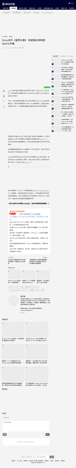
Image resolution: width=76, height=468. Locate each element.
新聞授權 (25, 460)
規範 (5, 434)
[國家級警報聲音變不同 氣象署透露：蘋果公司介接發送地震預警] (13, 374)
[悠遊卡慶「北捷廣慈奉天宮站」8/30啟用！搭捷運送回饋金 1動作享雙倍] (56, 107)
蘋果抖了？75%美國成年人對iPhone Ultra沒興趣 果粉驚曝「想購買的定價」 (28, 281)
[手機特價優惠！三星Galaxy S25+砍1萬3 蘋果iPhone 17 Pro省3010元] (56, 121)
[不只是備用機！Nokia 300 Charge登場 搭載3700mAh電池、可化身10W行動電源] (37, 374)
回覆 (48, 434)
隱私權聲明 (40, 460)
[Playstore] (31, 457)
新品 (38, 290)
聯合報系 (46, 460)
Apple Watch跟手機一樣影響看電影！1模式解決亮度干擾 (67, 99)
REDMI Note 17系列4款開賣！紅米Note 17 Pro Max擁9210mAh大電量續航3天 (37, 339)
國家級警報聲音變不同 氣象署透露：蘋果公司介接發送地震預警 (12, 384)
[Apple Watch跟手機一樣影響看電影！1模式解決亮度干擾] (56, 99)
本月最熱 (70, 56)
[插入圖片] (43, 434)
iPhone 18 (11, 268)
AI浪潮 (57, 8)
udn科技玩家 (4, 36)
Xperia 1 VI (35, 287)
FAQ (18, 460)
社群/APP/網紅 (22, 8)
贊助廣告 (5, 389)
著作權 (35, 460)
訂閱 (52, 457)
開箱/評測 (32, 8)
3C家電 (39, 8)
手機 (22, 287)
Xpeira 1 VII (25, 290)
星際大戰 (28, 287)
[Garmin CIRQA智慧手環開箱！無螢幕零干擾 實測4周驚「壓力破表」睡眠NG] (56, 84)
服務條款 (31, 460)
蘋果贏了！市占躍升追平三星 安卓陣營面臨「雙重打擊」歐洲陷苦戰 (43, 281)
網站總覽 (63, 460)
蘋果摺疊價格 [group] (17, 12)
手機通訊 (13, 8)
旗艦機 (32, 290)
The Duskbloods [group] (47, 12)
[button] (71, 3)
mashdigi (26, 203)
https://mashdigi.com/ (27, 310)
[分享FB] (4, 91)
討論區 (4, 413)
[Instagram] (25, 457)
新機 (42, 290)
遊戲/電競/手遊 (48, 8)
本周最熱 (63, 56)
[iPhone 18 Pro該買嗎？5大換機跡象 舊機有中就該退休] (14, 274)
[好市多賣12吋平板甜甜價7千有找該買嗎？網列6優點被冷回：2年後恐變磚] (56, 69)
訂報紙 (51, 460)
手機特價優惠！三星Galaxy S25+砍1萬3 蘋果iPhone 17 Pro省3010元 (67, 121)
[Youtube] (69, 3)
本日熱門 (55, 56)
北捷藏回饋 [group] (6, 12)
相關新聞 (5, 319)
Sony (16, 287)
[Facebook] (22, 457)
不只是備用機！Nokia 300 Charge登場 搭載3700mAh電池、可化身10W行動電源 (37, 384)
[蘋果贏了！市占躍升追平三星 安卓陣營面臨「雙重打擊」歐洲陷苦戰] (43, 274)
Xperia (11, 287)
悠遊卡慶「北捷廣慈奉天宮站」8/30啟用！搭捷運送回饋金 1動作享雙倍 (67, 107)
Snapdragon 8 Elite (14, 290)
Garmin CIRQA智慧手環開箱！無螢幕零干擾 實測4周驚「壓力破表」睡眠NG (67, 84)
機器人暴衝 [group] (27, 12)
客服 (21, 460)
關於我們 (57, 460)
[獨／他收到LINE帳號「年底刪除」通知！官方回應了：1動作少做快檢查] (56, 114)
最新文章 (5, 8)
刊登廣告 (13, 460)
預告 (16, 90)
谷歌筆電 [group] (36, 12)
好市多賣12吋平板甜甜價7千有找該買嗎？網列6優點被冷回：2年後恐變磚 (67, 69)
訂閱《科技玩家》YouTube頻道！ (30, 214)
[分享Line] (4, 96)
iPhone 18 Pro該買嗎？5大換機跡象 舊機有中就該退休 (14, 281)
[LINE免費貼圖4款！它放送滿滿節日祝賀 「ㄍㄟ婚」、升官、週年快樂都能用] (56, 129)
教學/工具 (64, 8)
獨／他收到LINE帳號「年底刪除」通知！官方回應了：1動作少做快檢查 (67, 114)
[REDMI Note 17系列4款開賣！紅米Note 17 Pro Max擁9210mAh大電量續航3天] (37, 329)
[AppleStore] (34, 457)
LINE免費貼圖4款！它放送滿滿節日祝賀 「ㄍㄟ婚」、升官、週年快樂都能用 (67, 129)
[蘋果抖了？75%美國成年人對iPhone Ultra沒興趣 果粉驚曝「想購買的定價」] (28, 274)
